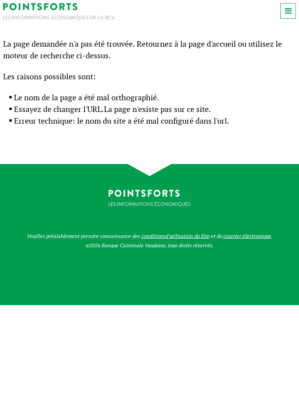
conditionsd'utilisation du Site (175, 236)
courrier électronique (247, 236)
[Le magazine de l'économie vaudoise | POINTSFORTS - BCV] (59, 18)
